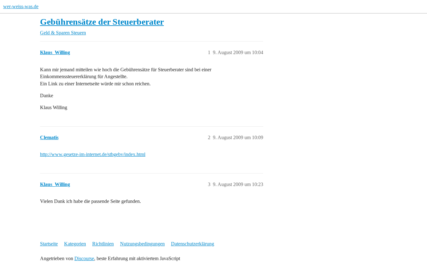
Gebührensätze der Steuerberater (102, 22)
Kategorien (75, 243)
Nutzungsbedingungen (142, 243)
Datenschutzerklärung (192, 243)
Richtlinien (103, 243)
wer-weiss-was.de (20, 6)
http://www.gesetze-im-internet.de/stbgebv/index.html (92, 154)
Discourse (84, 258)
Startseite (49, 243)
